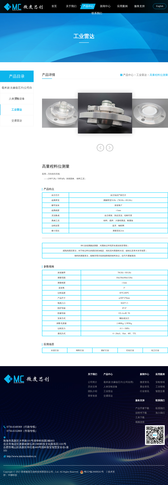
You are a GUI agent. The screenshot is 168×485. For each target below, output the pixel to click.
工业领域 (160, 386)
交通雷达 (16, 120)
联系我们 (97, 13)
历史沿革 (92, 386)
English (159, 6)
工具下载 (140, 417)
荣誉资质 (92, 396)
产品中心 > (129, 75)
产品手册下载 (142, 408)
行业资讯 (144, 391)
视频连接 (140, 422)
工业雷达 (16, 109)
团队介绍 (92, 391)
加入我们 (160, 413)
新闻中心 (105, 6)
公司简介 (92, 382)
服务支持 (139, 6)
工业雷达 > (143, 75)
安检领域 (160, 382)
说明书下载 (141, 413)
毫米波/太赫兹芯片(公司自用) (17, 89)
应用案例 (122, 6)
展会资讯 (144, 386)
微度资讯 (144, 382)
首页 (54, 6)
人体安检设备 (17, 98)
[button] (100, 147)
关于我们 (71, 6)
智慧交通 (160, 391)
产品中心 (88, 6)
